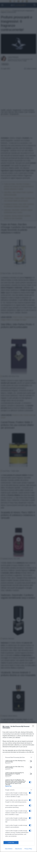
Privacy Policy (28, 848)
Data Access (18, 848)
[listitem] (18, 757)
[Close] (33, 726)
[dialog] (18, 787)
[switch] (30, 761)
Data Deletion (8, 848)
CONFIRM (11, 842)
